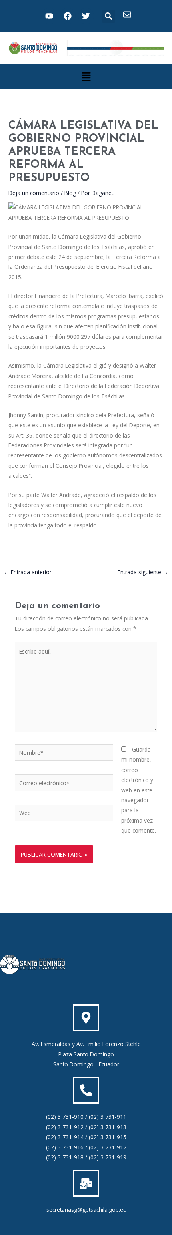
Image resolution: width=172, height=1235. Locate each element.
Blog (70, 193)
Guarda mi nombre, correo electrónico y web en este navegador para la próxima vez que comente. (138, 790)
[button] (108, 16)
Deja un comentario (33, 193)
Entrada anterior (28, 572)
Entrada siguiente (143, 572)
